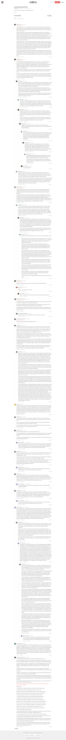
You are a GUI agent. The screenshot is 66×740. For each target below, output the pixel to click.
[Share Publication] (53, 2)
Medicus (21, 99)
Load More (16, 728)
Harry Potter (18, 643)
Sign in (62, 2)
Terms (35, 732)
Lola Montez (18, 325)
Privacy (32, 732)
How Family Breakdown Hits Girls (21, 7)
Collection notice (39, 732)
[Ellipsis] (51, 24)
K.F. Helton (20, 351)
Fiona (17, 404)
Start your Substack (30, 735)
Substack (27, 737)
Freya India (16, 8)
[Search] (51, 2)
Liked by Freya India (20, 25)
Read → (15, 12)
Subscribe (57, 2)
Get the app (38, 735)
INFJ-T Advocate (21, 442)
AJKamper (18, 24)
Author (19, 288)
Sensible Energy (19, 186)
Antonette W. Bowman (20, 318)
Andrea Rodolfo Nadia (20, 298)
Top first (50, 15)
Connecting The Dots (20, 657)
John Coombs (18, 280)
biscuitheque (18, 59)
